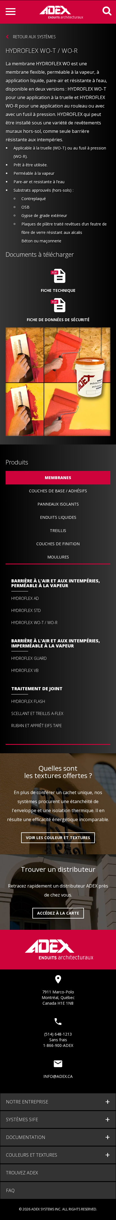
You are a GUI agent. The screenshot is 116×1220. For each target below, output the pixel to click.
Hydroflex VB (25, 670)
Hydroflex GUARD (29, 658)
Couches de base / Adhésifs (58, 490)
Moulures (58, 557)
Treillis (58, 530)
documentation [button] (25, 1137)
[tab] (57, 1101)
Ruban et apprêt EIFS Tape (36, 726)
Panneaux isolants (58, 504)
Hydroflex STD (26, 611)
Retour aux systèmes (34, 36)
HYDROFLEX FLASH (28, 701)
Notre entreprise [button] (27, 1102)
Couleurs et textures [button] (31, 1155)
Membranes (58, 477)
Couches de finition (58, 543)
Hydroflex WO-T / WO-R (34, 623)
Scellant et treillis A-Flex (37, 714)
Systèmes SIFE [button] (22, 1119)
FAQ (10, 1190)
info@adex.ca (58, 1076)
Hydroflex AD (25, 598)
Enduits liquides (58, 517)
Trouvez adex (22, 1173)
